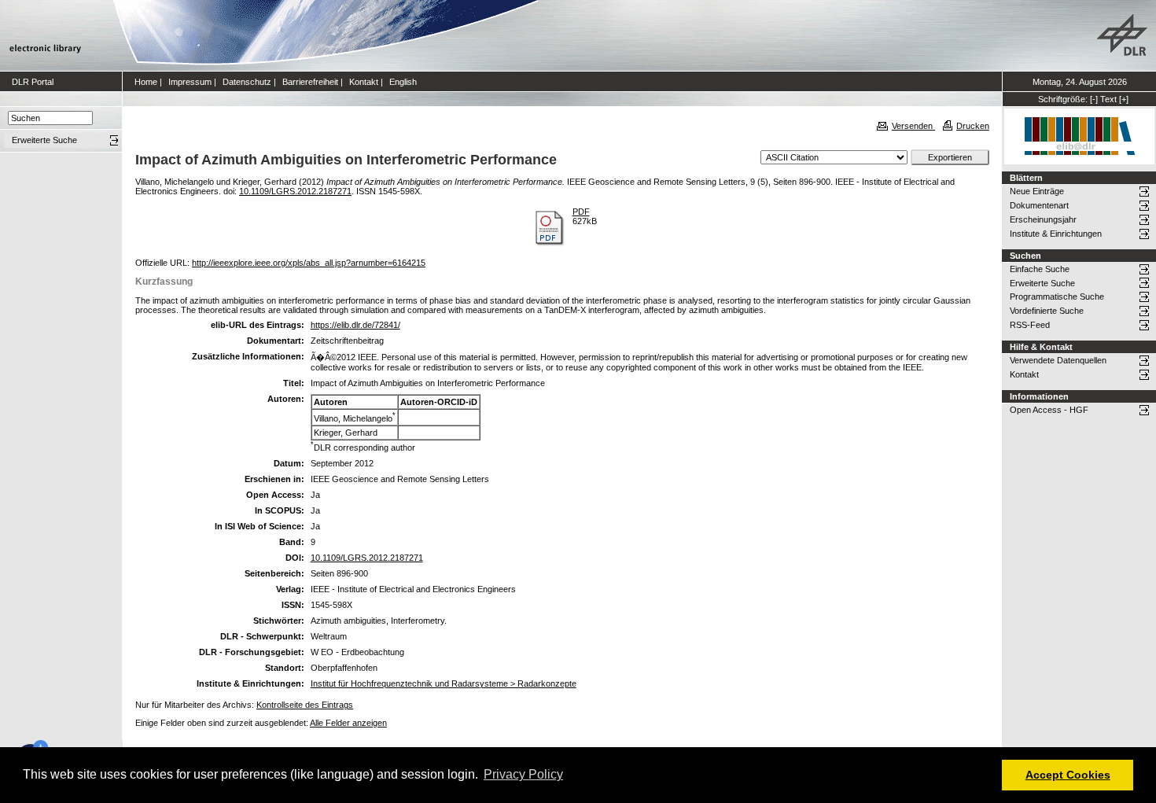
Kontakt (363, 82)
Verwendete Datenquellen (1058, 360)
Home (145, 82)
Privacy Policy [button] (523, 774)
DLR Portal (32, 82)
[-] (1094, 99)
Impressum (190, 82)
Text (1108, 99)
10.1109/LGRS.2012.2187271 (295, 191)
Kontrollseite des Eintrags (304, 704)
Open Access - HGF (1049, 409)
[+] (1123, 99)
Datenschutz (247, 82)
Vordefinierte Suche (1047, 310)
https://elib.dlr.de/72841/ (355, 325)
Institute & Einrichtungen (1056, 233)
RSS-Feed (1030, 325)
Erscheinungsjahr (1043, 219)
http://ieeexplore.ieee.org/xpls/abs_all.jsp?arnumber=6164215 (308, 262)
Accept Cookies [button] (1067, 774)
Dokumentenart (1039, 205)
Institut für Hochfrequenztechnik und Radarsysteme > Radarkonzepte (443, 683)
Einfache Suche (1039, 269)
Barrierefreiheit (310, 82)
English (403, 82)
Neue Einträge (1037, 191)
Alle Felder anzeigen (348, 722)
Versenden (913, 126)
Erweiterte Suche (1042, 283)
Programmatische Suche (1057, 296)
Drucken (972, 126)
